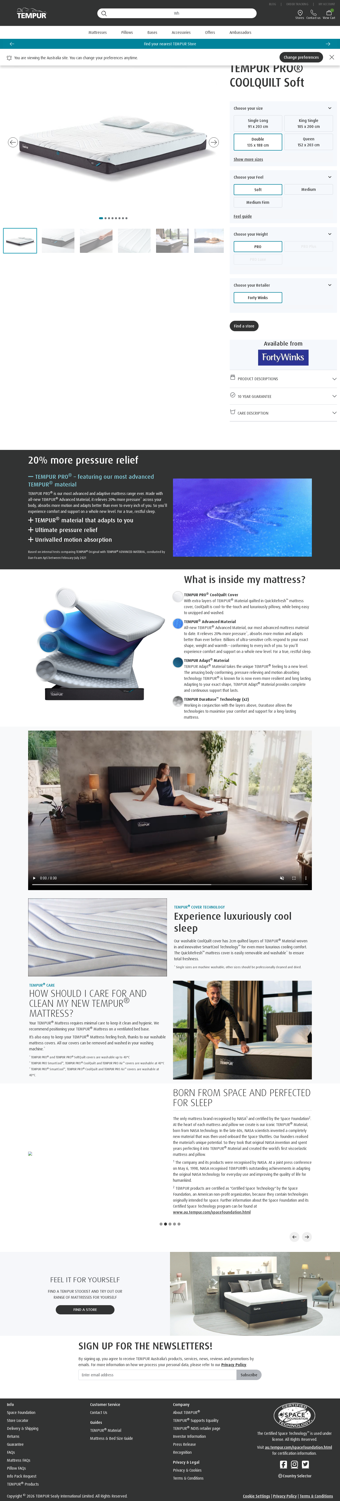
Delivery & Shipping (22, 1381)
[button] (20, 241)
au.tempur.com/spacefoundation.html (298, 1400)
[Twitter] (305, 1418)
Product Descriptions (257, 378)
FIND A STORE (85, 1263)
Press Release (184, 1397)
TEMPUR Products (23, 1437)
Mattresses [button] (98, 32)
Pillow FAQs (16, 1421)
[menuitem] (210, 32)
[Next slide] (328, 44)
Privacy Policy (233, 1318)
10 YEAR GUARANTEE (253, 396)
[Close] (331, 57)
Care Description (252, 413)
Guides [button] (96, 1375)
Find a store (244, 325)
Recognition (182, 1405)
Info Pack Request (21, 1429)
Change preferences (301, 57)
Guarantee (15, 1397)
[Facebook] (283, 1418)
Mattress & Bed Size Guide (111, 1391)
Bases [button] (152, 32)
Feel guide (243, 216)
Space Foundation (21, 1365)
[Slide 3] (170, 1177)
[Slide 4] (174, 1177)
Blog (272, 4)
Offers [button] (210, 32)
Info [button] (10, 1357)
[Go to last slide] (12, 44)
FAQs (11, 1405)
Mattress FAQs (18, 1413)
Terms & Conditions (188, 1431)
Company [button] (181, 1357)
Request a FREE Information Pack (170, 43)
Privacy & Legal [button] (186, 1415)
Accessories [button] (181, 32)
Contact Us (98, 1365)
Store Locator (17, 1373)
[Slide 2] (165, 1177)
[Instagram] (294, 1418)
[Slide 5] (178, 1177)
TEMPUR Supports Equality (196, 1373)
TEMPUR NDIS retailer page (196, 1381)
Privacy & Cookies (187, 1423)
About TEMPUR (186, 1365)
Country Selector (297, 1429)
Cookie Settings (256, 1449)
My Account (327, 4)
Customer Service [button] (105, 1357)
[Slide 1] (161, 1177)
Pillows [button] (127, 32)
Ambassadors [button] (240, 32)
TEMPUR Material (105, 1383)
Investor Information (189, 1389)
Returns (13, 1389)
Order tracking (297, 4)
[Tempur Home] (29, 13)
